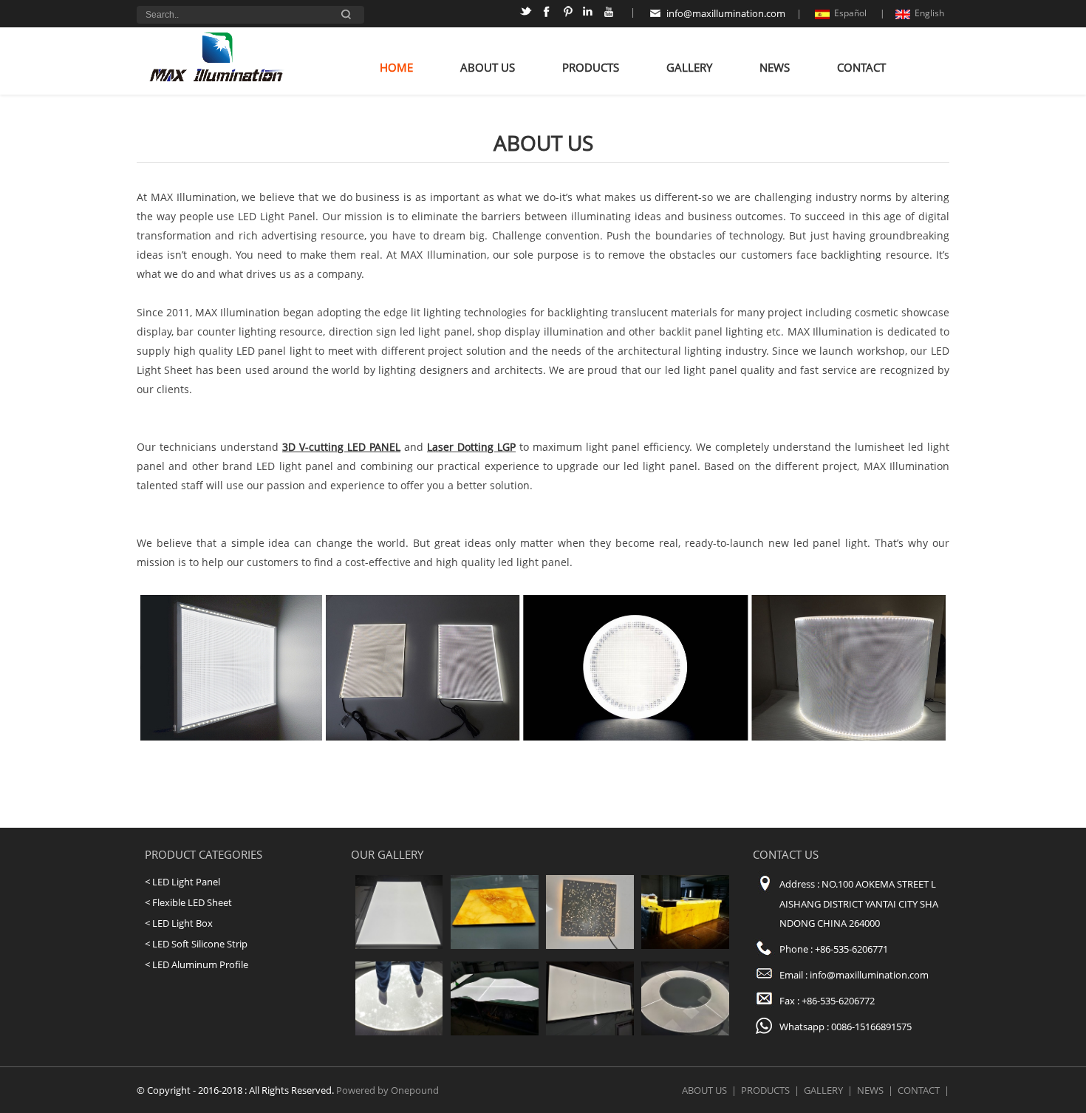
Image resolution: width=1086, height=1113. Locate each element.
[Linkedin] (589, 14)
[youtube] (610, 14)
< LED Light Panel (182, 881)
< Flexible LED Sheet (188, 902)
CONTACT (861, 67)
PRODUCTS (590, 67)
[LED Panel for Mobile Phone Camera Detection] (590, 1031)
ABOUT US (487, 67)
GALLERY (689, 67)
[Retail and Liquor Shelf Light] (399, 945)
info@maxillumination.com (725, 13)
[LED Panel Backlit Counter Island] (495, 1031)
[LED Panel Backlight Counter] (685, 945)
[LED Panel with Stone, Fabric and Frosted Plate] (495, 945)
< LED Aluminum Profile (196, 964)
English (929, 13)
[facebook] (548, 14)
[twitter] (527, 14)
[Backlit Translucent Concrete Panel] (590, 945)
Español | (859, 13)
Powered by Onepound (387, 1090)
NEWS (774, 67)
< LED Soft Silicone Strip (196, 943)
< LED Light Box (179, 923)
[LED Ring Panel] (685, 1031)
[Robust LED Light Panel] (399, 1031)
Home (396, 67)
